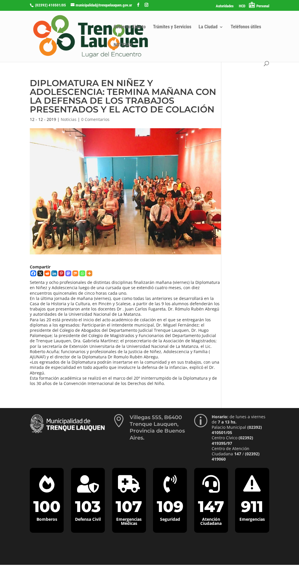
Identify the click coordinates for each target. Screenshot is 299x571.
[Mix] (75, 273)
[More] (89, 273)
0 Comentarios (95, 119)
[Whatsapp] (82, 273)
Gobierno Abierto (130, 27)
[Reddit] (47, 273)
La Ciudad (208, 27)
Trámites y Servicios (172, 27)
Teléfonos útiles (246, 27)
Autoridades (225, 6)
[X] (40, 273)
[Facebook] (33, 273)
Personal (262, 6)
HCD (242, 6)
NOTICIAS (123, 45)
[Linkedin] (54, 273)
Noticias (69, 119)
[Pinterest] (61, 273)
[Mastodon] (68, 273)
